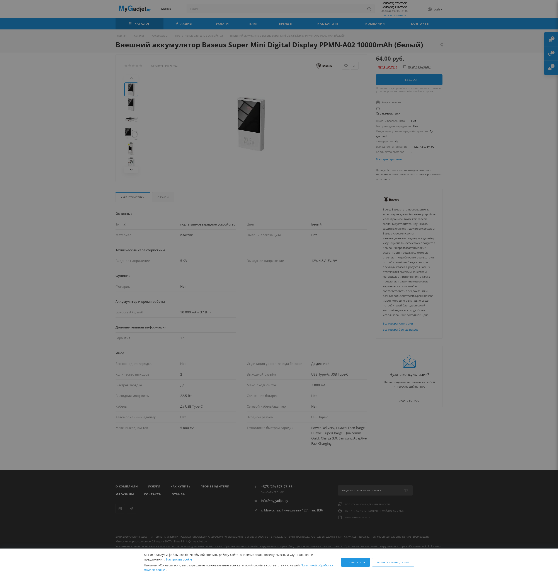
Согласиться (355, 562)
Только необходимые (393, 562)
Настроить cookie (179, 559)
